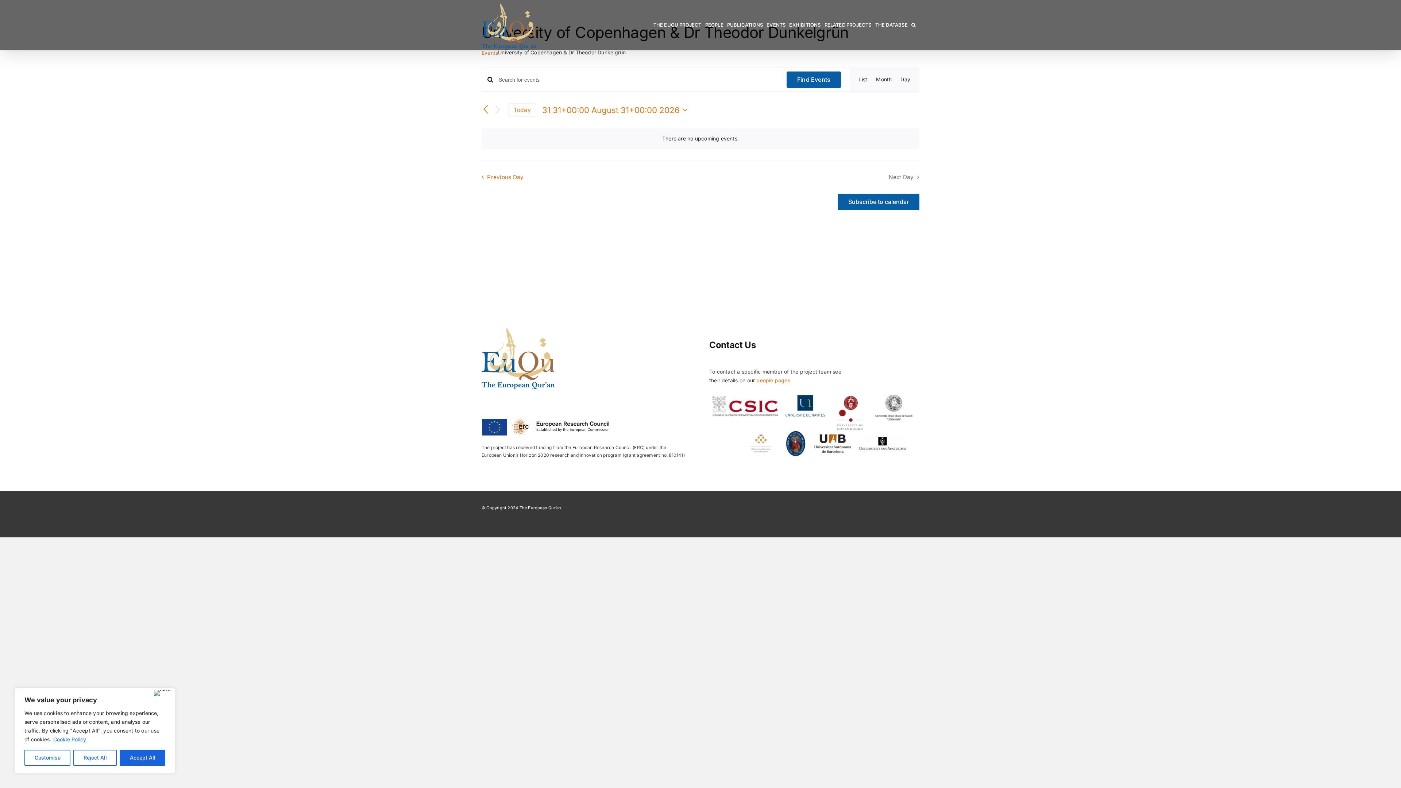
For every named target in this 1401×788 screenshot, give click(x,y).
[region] (95, 730)
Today (522, 110)
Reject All (95, 757)
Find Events (814, 79)
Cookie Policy (69, 739)
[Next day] (498, 110)
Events (490, 53)
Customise (48, 757)
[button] (913, 25)
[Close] (163, 693)
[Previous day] (486, 109)
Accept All (142, 757)
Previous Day (505, 177)
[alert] (700, 138)
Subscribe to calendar (878, 201)
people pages (773, 380)
